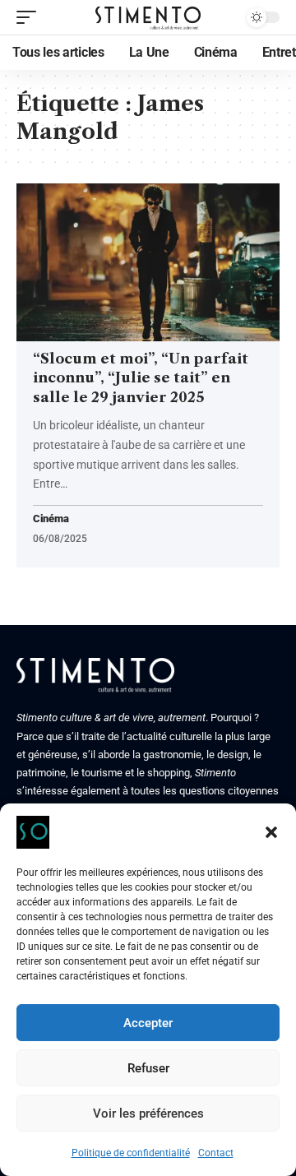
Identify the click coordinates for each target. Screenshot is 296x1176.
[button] (271, 832)
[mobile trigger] (30, 17)
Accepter (148, 1023)
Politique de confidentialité (131, 1153)
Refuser (148, 1068)
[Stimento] (148, 17)
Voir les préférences (148, 1113)
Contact (216, 1153)
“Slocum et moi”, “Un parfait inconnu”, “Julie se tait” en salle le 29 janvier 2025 (140, 378)
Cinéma (50, 519)
